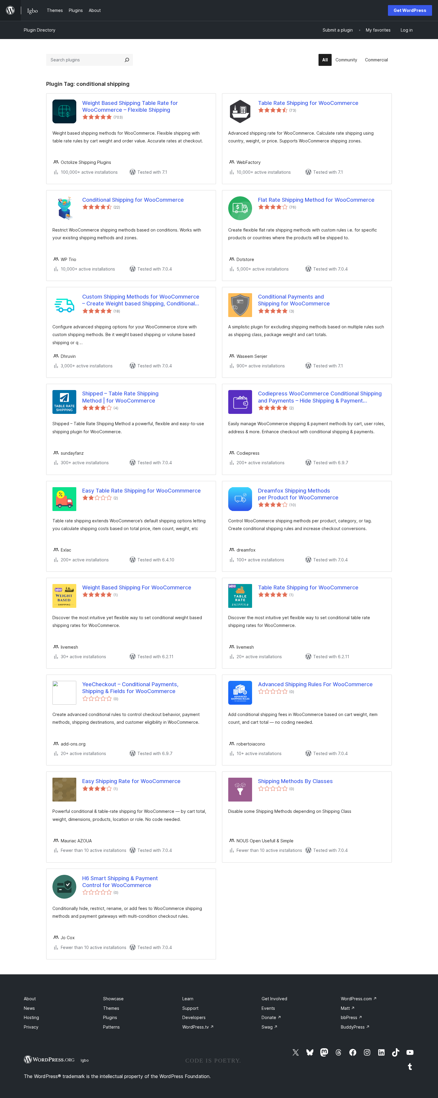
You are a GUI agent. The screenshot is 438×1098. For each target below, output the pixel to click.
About (30, 998)
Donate (271, 1017)
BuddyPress (355, 1026)
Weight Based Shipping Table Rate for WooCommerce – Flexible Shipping (130, 106)
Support (190, 1008)
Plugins (110, 1017)
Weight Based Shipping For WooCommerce (136, 587)
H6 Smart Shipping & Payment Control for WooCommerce (120, 881)
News (29, 1008)
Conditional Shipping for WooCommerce (133, 200)
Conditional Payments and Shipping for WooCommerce (294, 300)
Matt (348, 1008)
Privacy (31, 1026)
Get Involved (274, 998)
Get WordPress (410, 10)
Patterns (111, 1026)
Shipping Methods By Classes (295, 781)
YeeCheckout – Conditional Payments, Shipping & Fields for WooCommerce (130, 687)
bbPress (351, 1017)
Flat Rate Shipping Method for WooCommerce (316, 200)
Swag (270, 1026)
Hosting (31, 1017)
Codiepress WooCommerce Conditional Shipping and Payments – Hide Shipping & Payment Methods (320, 397)
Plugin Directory (39, 29)
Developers (194, 1017)
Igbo (85, 1060)
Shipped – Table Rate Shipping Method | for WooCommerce (120, 396)
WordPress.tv (198, 1026)
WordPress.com (359, 998)
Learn (187, 998)
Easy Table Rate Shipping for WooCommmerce (141, 490)
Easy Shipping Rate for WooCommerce (131, 781)
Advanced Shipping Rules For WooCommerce (315, 684)
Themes (111, 1008)
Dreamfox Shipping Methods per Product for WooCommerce (298, 494)
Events (268, 1008)
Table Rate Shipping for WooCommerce (308, 103)
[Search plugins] (127, 60)
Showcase (113, 998)
